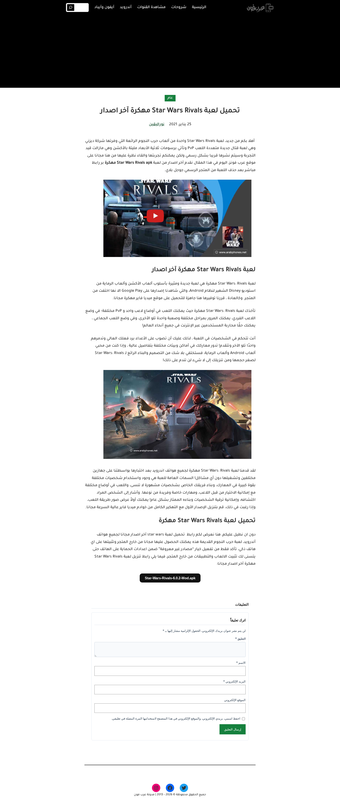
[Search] (70, 7)
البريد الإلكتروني (234, 681)
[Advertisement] (170, 50)
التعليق (240, 639)
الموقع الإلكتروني (235, 700)
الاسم (241, 663)
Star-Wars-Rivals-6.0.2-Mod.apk (170, 578)
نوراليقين (156, 124)
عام (170, 98)
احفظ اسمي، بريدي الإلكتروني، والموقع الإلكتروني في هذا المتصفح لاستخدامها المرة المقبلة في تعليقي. (175, 718)
